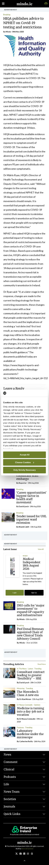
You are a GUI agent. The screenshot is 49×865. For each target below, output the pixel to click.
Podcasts (10, 776)
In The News (22, 669)
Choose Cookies (23, 462)
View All (41, 549)
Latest (30, 669)
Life (6, 784)
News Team (12, 791)
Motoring (20, 688)
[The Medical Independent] (45, 3)
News (7, 754)
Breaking (6, 14)
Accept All (24, 455)
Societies (10, 799)
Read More (42, 664)
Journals (9, 806)
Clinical (9, 769)
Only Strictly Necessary (24, 470)
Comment (11, 762)
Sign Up (34, 593)
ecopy (25, 555)
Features (20, 727)
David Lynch (24, 506)
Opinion (37, 705)
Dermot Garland (27, 849)
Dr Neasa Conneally (25, 705)
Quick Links (12, 814)
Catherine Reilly (26, 741)
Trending (37, 669)
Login (15, 593)
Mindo (8, 32)
